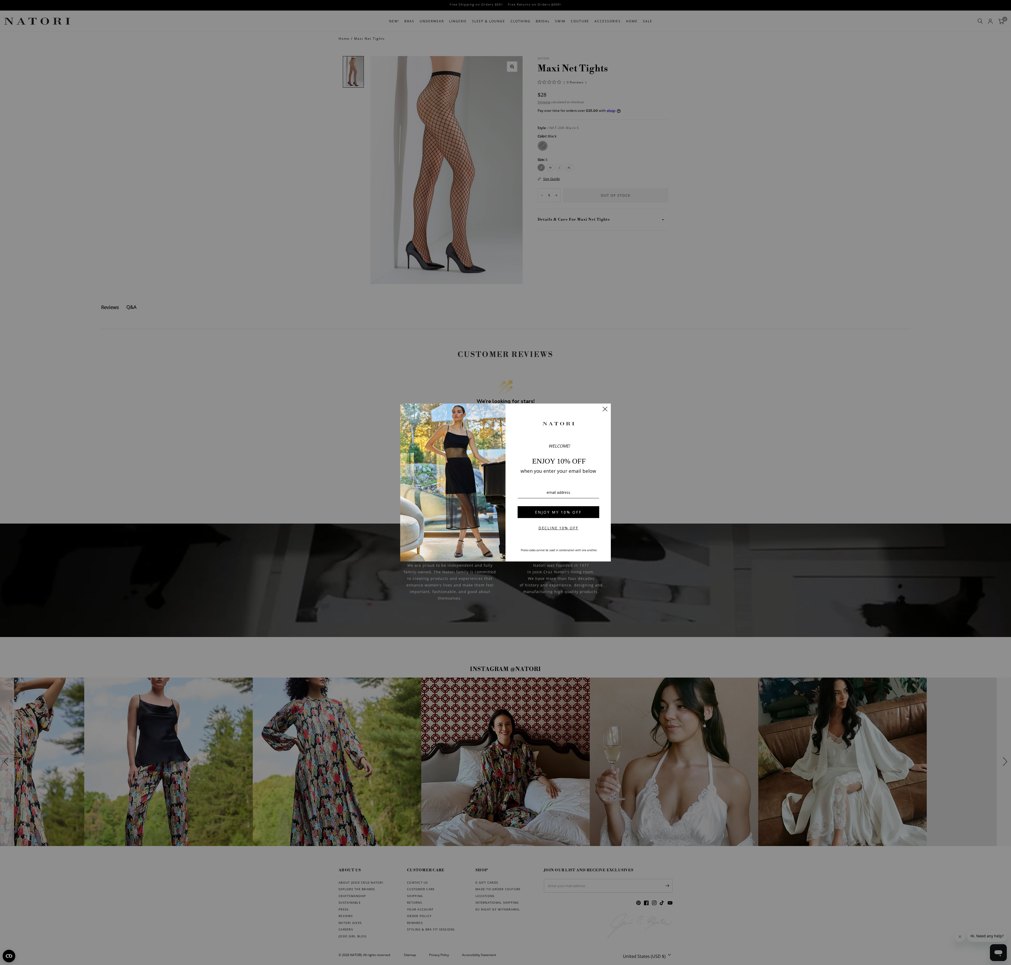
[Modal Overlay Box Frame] (505, 482)
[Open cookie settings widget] (9, 956)
